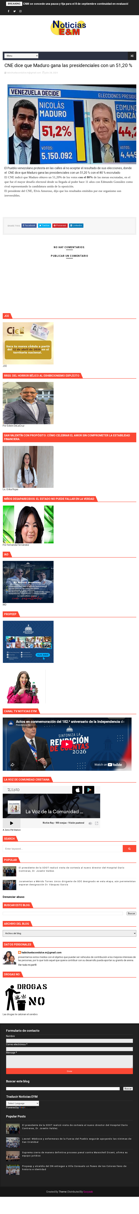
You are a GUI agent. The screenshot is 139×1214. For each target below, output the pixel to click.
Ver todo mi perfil (27, 965)
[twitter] (14, 11)
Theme (62, 1191)
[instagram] (20, 11)
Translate (31, 1107)
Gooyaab (88, 1191)
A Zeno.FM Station (12, 830)
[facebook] (8, 11)
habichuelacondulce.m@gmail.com (42, 952)
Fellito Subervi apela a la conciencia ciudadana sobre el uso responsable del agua (75, 3)
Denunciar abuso (13, 897)
